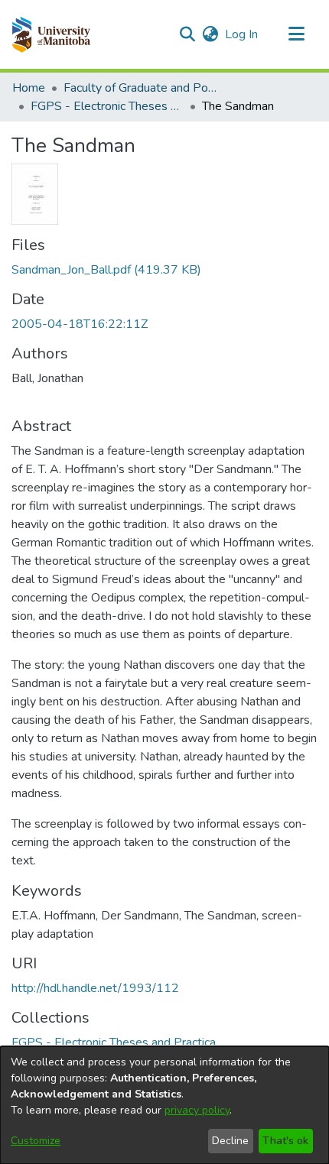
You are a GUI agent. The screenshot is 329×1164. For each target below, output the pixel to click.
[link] (106, 269)
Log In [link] (242, 34)
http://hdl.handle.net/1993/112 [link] (95, 988)
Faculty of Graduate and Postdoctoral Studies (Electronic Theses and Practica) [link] (140, 87)
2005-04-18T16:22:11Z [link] (79, 324)
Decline (230, 1140)
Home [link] (28, 87)
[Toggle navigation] (296, 34)
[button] (50, 34)
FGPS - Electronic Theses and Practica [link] (107, 106)
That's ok (285, 1140)
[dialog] (164, 1105)
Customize (35, 1140)
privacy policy (197, 1110)
